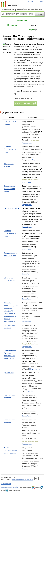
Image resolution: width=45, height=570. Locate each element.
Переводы (12, 25)
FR (41, 2)
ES (37, 2)
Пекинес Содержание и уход (10, 233)
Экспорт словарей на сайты (9, 487)
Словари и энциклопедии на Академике (21, 9)
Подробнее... (27, 143)
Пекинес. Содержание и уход (10, 149)
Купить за (25, 103)
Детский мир (9, 373)
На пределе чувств (11, 208)
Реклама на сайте (27, 479)
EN (27, 2)
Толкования (22, 21)
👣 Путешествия (6, 483)
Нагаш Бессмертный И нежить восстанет (11, 450)
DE (32, 2)
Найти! (39, 14)
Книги (33, 25)
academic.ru (10, 4)
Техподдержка (16, 479)
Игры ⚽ (33, 29)
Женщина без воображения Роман (9, 188)
